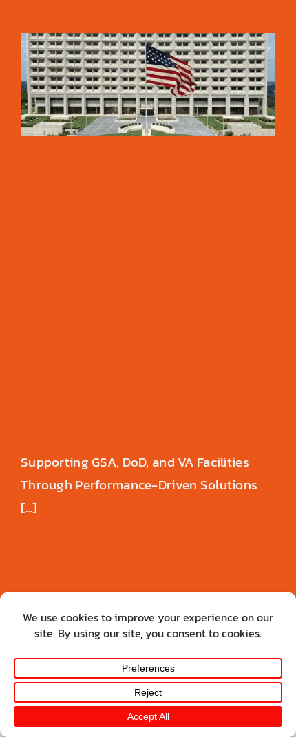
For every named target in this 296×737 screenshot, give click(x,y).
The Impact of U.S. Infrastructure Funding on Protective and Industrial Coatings (135, 295)
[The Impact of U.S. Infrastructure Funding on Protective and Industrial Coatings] (148, 84)
